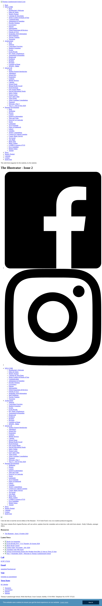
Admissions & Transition (16, 21)
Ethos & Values (14, 12)
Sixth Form (8, 159)
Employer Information (16, 116)
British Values (13, 149)
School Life (8, 68)
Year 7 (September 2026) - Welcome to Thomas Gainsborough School (28, 553)
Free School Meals (15, 89)
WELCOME (9, 7)
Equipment (12, 77)
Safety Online (13, 93)
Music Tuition (13, 143)
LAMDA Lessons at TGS (17, 145)
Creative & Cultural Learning (18, 134)
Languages (12, 123)
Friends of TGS (14, 32)
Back (6, 5)
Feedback (12, 59)
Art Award (12, 138)
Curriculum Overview (16, 46)
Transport (12, 102)
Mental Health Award (15, 86)
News (6, 152)
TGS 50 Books (13, 125)
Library (11, 129)
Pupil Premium (13, 88)
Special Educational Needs (17, 91)
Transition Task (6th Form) (15, 549)
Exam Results (13, 52)
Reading (11, 61)
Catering (11, 82)
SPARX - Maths (14, 66)
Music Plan (12, 141)
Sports (11, 122)
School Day (12, 75)
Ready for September (13, 541)
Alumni (11, 150)
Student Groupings (15, 48)
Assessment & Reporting (16, 55)
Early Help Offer (14, 96)
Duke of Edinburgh (15, 127)
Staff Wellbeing (14, 35)
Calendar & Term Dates (16, 16)
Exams (11, 50)
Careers (11, 114)
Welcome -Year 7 (14, 104)
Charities (11, 131)
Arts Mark (12, 140)
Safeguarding (13, 28)
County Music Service (16, 136)
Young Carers (13, 95)
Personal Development (12, 107)
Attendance (12, 73)
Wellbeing (12, 111)
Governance (12, 25)
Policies (11, 26)
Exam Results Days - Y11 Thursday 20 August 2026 (23, 543)
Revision (11, 62)
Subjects (11, 44)
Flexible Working (14, 23)
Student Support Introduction (18, 71)
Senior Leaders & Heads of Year (19, 17)
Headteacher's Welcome (16, 10)
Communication (14, 19)
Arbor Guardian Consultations (18, 100)
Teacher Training (14, 37)
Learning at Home (14, 64)
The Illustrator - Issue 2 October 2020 (16, 533)
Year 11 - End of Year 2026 (17, 105)
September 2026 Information (18, 34)
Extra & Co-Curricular (16, 120)
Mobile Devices (14, 80)
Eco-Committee (14, 147)
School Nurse (13, 84)
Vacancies (12, 39)
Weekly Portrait (14, 14)
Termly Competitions (15, 132)
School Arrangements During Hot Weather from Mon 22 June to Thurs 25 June (31, 551)
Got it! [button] (91, 602)
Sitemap (7, 593)
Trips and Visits (14, 118)
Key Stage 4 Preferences (16, 53)
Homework (12, 57)
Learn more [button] (64, 602)
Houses (11, 113)
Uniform (11, 79)
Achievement (9, 41)
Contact (7, 158)
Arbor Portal (13, 98)
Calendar (7, 156)
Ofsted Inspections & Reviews (18, 30)
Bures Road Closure (13, 545)
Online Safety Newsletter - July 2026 (18, 547)
